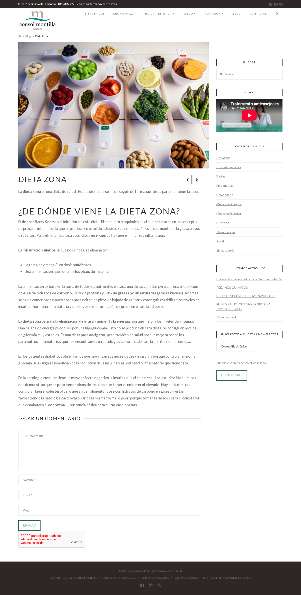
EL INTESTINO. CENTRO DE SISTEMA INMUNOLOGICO (243, 306)
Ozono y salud (226, 317)
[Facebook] (271, 4)
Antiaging (223, 158)
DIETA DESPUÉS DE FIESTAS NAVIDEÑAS (245, 296)
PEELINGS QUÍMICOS (232, 287)
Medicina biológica (229, 204)
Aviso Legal (128, 577)
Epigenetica (224, 185)
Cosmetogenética (228, 167)
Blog (28, 36)
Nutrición (222, 223)
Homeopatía (224, 195)
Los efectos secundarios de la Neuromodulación (249, 279)
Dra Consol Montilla (84, 577)
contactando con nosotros (101, 4)
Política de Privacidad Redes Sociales (227, 577)
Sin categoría (225, 250)
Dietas (220, 176)
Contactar (109, 577)
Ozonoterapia (225, 232)
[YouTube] (276, 4)
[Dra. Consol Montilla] (37, 21)
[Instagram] (281, 4)
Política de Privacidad (155, 577)
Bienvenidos (58, 577)
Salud (220, 241)
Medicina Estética (228, 213)
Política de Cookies (186, 577)
